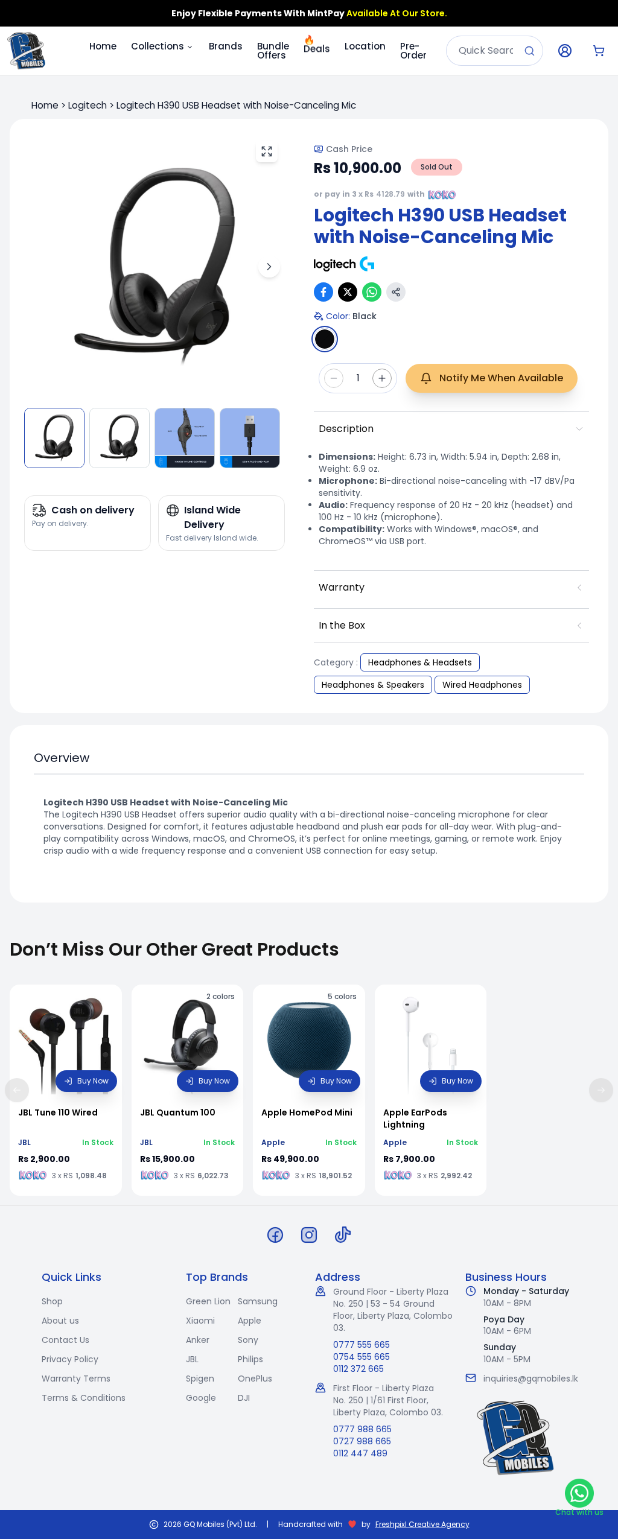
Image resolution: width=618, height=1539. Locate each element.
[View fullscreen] (267, 151)
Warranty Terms (76, 1378)
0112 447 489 (360, 1453)
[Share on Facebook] (323, 292)
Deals (317, 47)
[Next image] (269, 267)
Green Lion (208, 1301)
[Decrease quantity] (333, 378)
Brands (226, 46)
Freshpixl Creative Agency (422, 1524)
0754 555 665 (361, 1357)
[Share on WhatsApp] (371, 292)
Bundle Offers (273, 51)
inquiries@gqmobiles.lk (530, 1378)
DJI (244, 1398)
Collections (157, 46)
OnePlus (255, 1378)
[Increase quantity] (382, 378)
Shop (52, 1301)
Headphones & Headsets (420, 662)
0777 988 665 (362, 1429)
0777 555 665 (361, 1345)
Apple (249, 1321)
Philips (250, 1359)
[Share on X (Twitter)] (347, 292)
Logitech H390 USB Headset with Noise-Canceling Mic (236, 105)
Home (102, 46)
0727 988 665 (362, 1441)
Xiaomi (200, 1321)
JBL (192, 1359)
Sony (248, 1340)
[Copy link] (396, 292)
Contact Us (65, 1340)
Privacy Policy (70, 1359)
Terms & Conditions (84, 1398)
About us (60, 1321)
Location (365, 46)
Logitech (87, 105)
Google (201, 1398)
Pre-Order (413, 51)
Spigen (200, 1378)
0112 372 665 (358, 1369)
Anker (197, 1340)
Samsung (258, 1301)
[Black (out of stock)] (325, 339)
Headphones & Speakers (373, 685)
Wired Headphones (482, 685)
